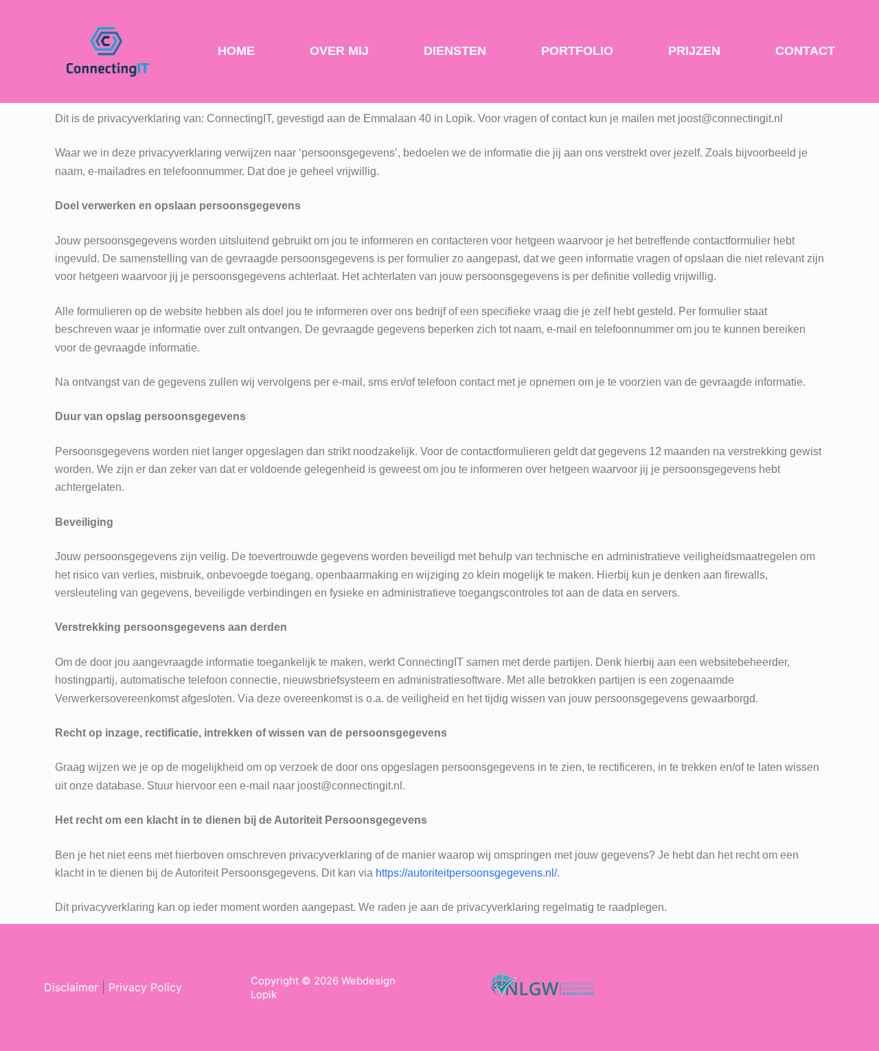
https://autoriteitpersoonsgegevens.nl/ (466, 873)
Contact (805, 51)
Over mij (339, 51)
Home (236, 51)
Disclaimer (71, 987)
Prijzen (694, 51)
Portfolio (577, 51)
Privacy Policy (145, 987)
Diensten (455, 51)
